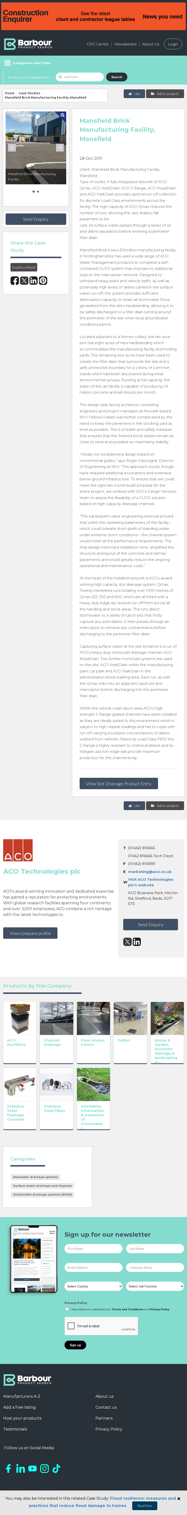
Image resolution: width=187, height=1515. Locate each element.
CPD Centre (98, 44)
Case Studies (29, 93)
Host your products (22, 1418)
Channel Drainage (52, 1042)
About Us (150, 44)
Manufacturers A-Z (21, 1396)
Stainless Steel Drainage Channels (16, 1113)
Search (116, 77)
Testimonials (15, 1429)
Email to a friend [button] (23, 267)
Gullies (124, 1040)
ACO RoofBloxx (16, 1042)
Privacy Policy (76, 1303)
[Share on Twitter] (24, 280)
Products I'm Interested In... (29, 77)
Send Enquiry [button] (35, 219)
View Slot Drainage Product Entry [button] (118, 783)
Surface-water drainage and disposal (42, 1185)
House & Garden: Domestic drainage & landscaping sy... (166, 1051)
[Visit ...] (20, 1018)
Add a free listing (19, 1407)
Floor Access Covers (93, 1042)
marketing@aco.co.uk (150, 871)
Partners (103, 1418)
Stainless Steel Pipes (54, 1108)
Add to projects (167, 94)
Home (10, 93)
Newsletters (125, 44)
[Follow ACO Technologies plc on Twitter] (127, 942)
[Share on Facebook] (14, 280)
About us (104, 1396)
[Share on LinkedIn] (33, 280)
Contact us (106, 1407)
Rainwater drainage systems (35, 1177)
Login (173, 44)
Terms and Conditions (127, 1309)
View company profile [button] (30, 933)
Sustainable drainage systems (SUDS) (42, 1194)
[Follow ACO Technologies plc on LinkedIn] (137, 942)
